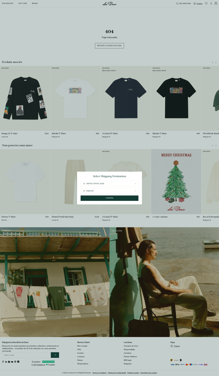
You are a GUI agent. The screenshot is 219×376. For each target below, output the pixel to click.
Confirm (109, 198)
